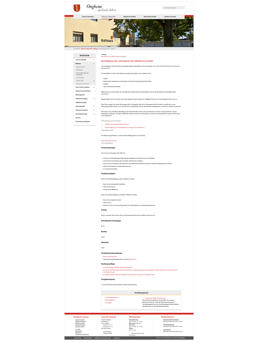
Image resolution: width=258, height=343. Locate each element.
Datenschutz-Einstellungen (82, 334)
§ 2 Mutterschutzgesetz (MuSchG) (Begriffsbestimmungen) (117, 267)
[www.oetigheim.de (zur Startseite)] (95, 12)
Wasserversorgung (81, 98)
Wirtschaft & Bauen (150, 16)
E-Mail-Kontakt (107, 328)
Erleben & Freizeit (170, 16)
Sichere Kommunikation (83, 91)
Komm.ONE (181, 338)
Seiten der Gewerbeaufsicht (110, 256)
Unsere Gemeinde (88, 16)
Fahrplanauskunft (107, 333)
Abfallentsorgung (81, 102)
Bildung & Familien (130, 16)
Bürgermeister (80, 67)
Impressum (117, 338)
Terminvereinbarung (136, 333)
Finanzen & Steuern (82, 110)
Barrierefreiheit (88, 338)
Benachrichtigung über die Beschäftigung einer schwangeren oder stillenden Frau (125, 127)
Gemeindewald (80, 106)
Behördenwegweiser (110, 300)
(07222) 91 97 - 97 (108, 326)
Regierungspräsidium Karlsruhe (109, 140)
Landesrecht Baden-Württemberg (155, 298)
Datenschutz (77, 338)
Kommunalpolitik (81, 60)
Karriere (78, 118)
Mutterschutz (133, 259)
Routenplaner (78, 331)
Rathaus (95, 48)
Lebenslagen (80, 78)
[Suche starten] (183, 8)
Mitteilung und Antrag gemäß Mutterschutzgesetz (117, 124)
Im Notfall (77, 329)
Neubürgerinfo (80, 95)
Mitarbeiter (79, 70)
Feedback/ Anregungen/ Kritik (103, 338)
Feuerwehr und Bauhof (83, 121)
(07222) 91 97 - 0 (107, 325)
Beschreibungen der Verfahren (82, 73)
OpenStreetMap (107, 331)
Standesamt (80, 81)
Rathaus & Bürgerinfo (109, 16)
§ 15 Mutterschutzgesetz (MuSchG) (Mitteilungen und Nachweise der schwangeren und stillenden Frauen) (129, 274)
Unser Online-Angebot (82, 87)
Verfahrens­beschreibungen (112, 297)
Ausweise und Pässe (82, 84)
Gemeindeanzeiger (81, 114)
